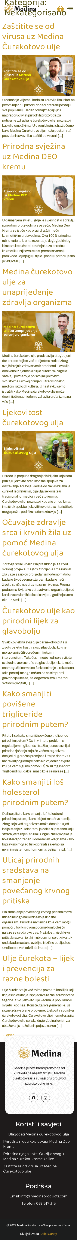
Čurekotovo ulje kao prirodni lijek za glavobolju (38, 621)
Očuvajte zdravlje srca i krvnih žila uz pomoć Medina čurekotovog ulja (36, 538)
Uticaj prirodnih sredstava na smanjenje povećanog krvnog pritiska (36, 880)
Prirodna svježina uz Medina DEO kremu (33, 157)
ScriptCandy (48, 1234)
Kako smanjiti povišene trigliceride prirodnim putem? (35, 709)
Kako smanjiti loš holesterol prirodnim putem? (35, 792)
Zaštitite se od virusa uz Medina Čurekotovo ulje (33, 37)
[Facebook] (33, 1098)
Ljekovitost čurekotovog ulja (32, 418)
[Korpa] (60, 8)
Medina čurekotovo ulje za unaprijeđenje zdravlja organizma (37, 287)
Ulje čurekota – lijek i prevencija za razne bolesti (38, 969)
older (8, 1035)
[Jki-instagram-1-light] (45, 1098)
